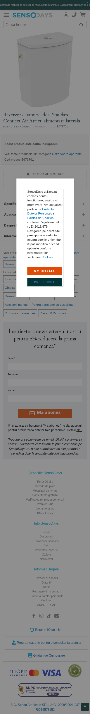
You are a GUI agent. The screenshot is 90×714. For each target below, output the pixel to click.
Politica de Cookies (40, 218)
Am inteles (44, 271)
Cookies (47, 257)
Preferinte (44, 282)
